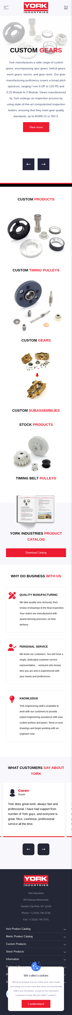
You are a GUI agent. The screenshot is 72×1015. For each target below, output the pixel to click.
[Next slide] (43, 849)
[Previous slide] (28, 849)
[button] (28, 164)
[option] (36, 91)
